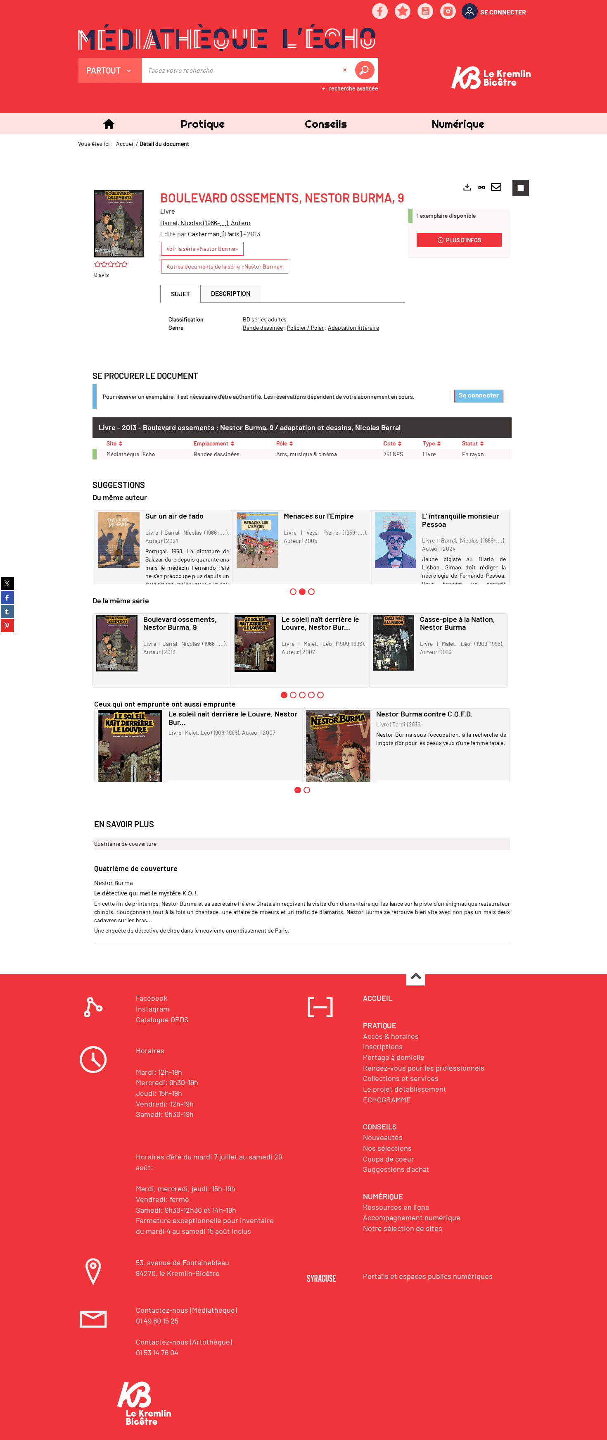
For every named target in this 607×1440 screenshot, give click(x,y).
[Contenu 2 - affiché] (302, 591)
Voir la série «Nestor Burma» (202, 248)
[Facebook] (380, 11)
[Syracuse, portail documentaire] (226, 37)
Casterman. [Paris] (215, 234)
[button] (202, 123)
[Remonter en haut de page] (415, 976)
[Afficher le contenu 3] (311, 591)
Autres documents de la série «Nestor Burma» (224, 266)
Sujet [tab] (180, 294)
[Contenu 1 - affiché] (284, 695)
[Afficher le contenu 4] (311, 695)
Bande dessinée (263, 327)
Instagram (152, 1008)
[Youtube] (425, 11)
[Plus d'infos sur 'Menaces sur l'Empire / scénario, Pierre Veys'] (257, 540)
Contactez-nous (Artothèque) (184, 1341)
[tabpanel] (282, 323)
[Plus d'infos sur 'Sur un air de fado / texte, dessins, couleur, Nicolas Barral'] (119, 540)
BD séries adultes (265, 319)
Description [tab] (231, 293)
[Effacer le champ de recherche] (346, 70)
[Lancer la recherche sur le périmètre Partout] (366, 70)
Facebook (151, 997)
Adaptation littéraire (353, 327)
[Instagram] (448, 11)
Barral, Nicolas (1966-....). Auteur (205, 222)
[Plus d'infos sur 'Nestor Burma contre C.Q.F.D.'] (338, 752)
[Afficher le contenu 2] (293, 695)
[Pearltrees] (403, 11)
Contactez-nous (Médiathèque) (186, 1309)
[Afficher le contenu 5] (320, 695)
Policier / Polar (305, 327)
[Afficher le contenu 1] (293, 591)
